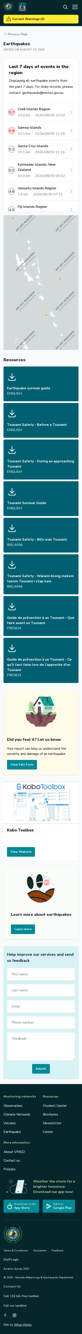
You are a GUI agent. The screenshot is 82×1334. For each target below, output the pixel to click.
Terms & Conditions (15, 1250)
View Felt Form (21, 765)
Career (48, 1131)
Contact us (11, 1160)
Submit (41, 1069)
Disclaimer (39, 1250)
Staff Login (11, 1259)
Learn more (22, 929)
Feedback (57, 1250)
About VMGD (14, 1151)
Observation (12, 1105)
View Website (20, 852)
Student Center (55, 1105)
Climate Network (16, 1114)
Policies (9, 1169)
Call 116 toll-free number (21, 1296)
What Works (23, 1325)
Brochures (50, 1114)
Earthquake (12, 1131)
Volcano (9, 1123)
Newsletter (52, 1123)
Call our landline (14, 1306)
